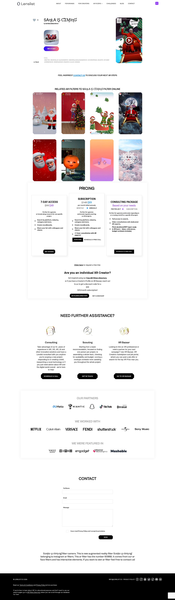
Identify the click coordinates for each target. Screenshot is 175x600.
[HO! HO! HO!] (130, 113)
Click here (78, 265)
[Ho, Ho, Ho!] (44, 160)
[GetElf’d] (102, 113)
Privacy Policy (40, 585)
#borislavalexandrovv (78, 60)
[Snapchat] (145, 579)
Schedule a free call (92, 240)
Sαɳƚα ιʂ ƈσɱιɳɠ (60, 20)
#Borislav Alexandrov (59, 60)
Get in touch (87, 376)
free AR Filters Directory (96, 278)
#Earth (100, 60)
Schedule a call (51, 376)
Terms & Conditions (26, 585)
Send (106, 537)
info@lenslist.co (115, 579)
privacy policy (129, 579)
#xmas (77, 62)
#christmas (92, 60)
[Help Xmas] (73, 113)
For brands (69, 3)
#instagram (58, 62)
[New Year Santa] (44, 113)
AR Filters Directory (33, 592)
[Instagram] (141, 579)
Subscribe (78, 239)
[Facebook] (137, 579)
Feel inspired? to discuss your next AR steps (87, 75)
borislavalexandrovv (52, 23)
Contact (131, 3)
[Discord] (156, 579)
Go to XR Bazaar (124, 376)
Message (66, 507)
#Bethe (47, 60)
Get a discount (98, 296)
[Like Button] (34, 20)
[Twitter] (148, 579)
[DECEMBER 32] (73, 160)
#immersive (48, 62)
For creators (83, 3)
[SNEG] (130, 160)
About (58, 3)
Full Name (66, 488)
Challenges (111, 3)
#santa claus (68, 62)
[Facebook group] (160, 579)
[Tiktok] (152, 579)
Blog (122, 3)
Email (65, 498)
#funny (106, 60)
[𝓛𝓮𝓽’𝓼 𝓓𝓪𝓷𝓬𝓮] (102, 160)
